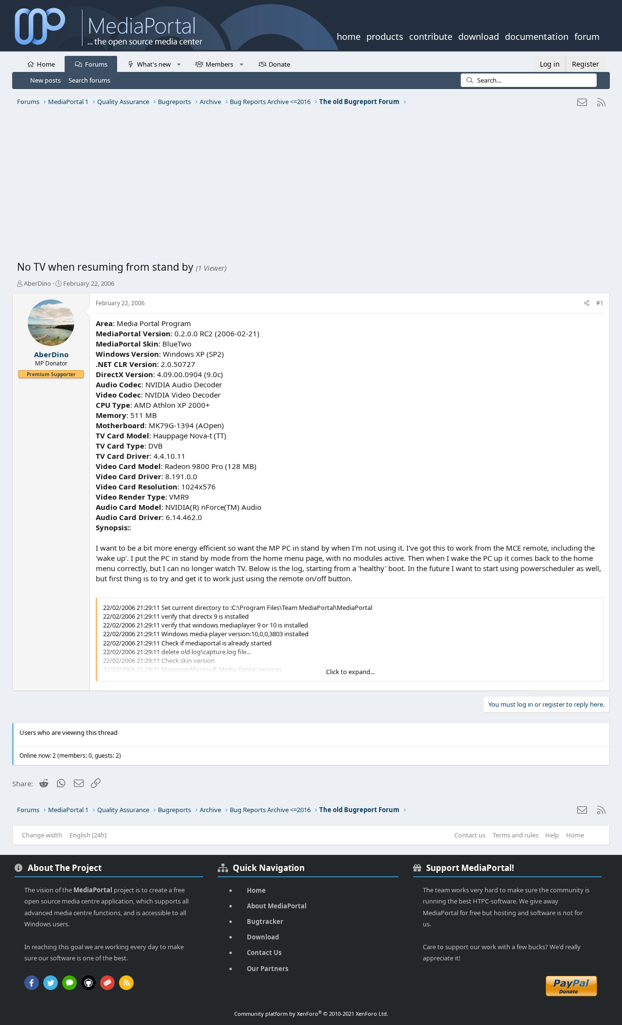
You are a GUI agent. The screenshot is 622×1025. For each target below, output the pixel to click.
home (349, 35)
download (478, 35)
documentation (537, 35)
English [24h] (87, 835)
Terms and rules (515, 835)
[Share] (587, 303)
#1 (600, 303)
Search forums (89, 80)
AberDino (37, 283)
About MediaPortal (277, 906)
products (384, 35)
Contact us (469, 835)
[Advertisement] (308, 187)
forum (587, 35)
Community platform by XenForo (311, 1013)
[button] (179, 63)
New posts (45, 80)
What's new (154, 64)
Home (46, 64)
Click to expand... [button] (350, 671)
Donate (279, 64)
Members (219, 64)
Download (263, 937)
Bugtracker (265, 921)
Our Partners (267, 968)
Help (552, 835)
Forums (96, 64)
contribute (430, 35)
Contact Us (264, 952)
